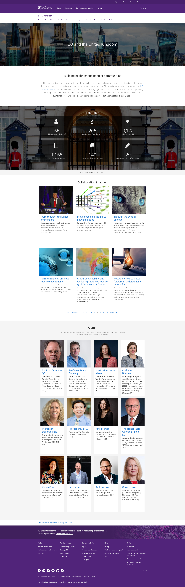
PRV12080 (91, 577)
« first (68, 312)
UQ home (117, 2)
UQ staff (88, 20)
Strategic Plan (64, 550)
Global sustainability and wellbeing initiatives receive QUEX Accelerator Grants (92, 281)
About (100, 8)
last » (117, 312)
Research (68, 8)
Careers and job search (67, 547)
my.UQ (84, 547)
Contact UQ (130, 547)
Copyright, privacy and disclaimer (47, 582)
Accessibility (62, 582)
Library (106, 547)
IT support (63, 556)
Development (62, 20)
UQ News (41, 553)
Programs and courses (89, 550)
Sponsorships (76, 20)
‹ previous (74, 312)
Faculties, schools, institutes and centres (136, 554)
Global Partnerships (46, 16)
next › (112, 312)
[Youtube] (53, 570)
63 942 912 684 (65, 577)
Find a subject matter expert (47, 550)
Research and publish (111, 553)
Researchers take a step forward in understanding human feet (128, 281)
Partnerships (49, 20)
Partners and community (84, 8)
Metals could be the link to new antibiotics (91, 218)
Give (138, 2)
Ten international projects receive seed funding (55, 280)
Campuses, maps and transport (134, 563)
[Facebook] (39, 570)
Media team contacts (45, 547)
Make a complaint (133, 550)
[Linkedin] (43, 570)
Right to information (74, 582)
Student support (87, 556)
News (125, 2)
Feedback (84, 582)
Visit (105, 556)
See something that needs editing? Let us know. (58, 522)
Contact (145, 2)
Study (59, 8)
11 (107, 312)
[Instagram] (57, 570)
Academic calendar (88, 553)
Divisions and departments (136, 559)
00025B (79, 577)
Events (132, 2)
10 (103, 312)
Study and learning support (113, 550)
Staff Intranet (64, 553)
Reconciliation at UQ (64, 534)
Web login (144, 571)
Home (40, 20)
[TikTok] (62, 570)
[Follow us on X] (48, 570)
